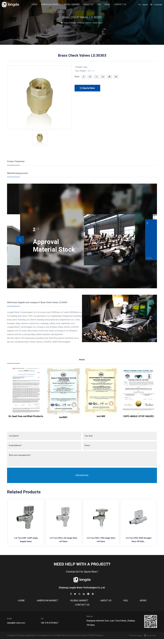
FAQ (99, 4)
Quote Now (88, 88)
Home (34, 4)
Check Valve (97, 23)
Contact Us (120, 4)
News (107, 4)
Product (72, 23)
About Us (88, 4)
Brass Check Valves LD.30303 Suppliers (87, 635)
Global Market (72, 4)
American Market (50, 4)
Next (20, 240)
